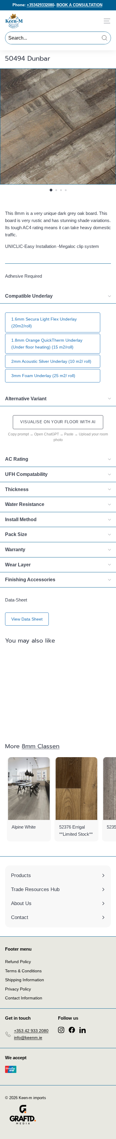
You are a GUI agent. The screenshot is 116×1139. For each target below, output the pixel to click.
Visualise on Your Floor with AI (58, 422)
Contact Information (23, 998)
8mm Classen (40, 746)
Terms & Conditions (23, 970)
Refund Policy (18, 961)
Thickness (17, 489)
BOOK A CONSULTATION (79, 5)
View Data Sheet (27, 619)
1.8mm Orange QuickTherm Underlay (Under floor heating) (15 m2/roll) (46, 343)
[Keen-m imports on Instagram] (61, 1029)
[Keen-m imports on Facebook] (72, 1029)
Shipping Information (24, 979)
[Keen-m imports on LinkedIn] (82, 1029)
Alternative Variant (25, 398)
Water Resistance (24, 504)
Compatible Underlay (29, 296)
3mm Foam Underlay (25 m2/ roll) (43, 375)
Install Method (21, 519)
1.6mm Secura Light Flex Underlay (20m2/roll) (44, 322)
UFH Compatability (26, 474)
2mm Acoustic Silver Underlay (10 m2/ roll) (51, 361)
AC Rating (16, 459)
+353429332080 (40, 5)
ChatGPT (51, 434)
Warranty (15, 549)
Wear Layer (18, 564)
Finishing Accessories (30, 579)
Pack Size (16, 534)
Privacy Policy (18, 989)
